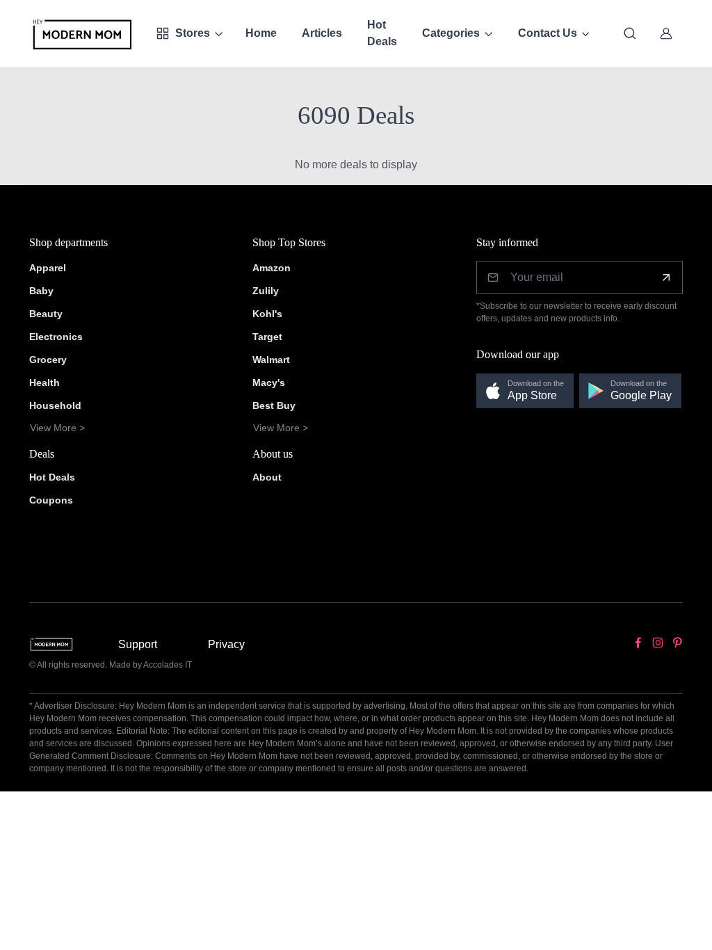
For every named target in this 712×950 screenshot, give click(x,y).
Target (267, 336)
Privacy (226, 644)
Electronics (56, 336)
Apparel (47, 267)
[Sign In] (666, 33)
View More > (57, 427)
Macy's (268, 382)
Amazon (271, 267)
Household (55, 405)
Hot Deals (382, 33)
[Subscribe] (666, 277)
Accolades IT (167, 665)
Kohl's (267, 313)
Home (261, 33)
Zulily (265, 290)
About (267, 477)
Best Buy (274, 405)
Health (44, 382)
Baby (41, 290)
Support (137, 644)
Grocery (48, 359)
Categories (451, 33)
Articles (322, 33)
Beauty (46, 313)
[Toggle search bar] (630, 33)
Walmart (271, 359)
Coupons (51, 500)
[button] (525, 391)
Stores (192, 33)
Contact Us (547, 33)
